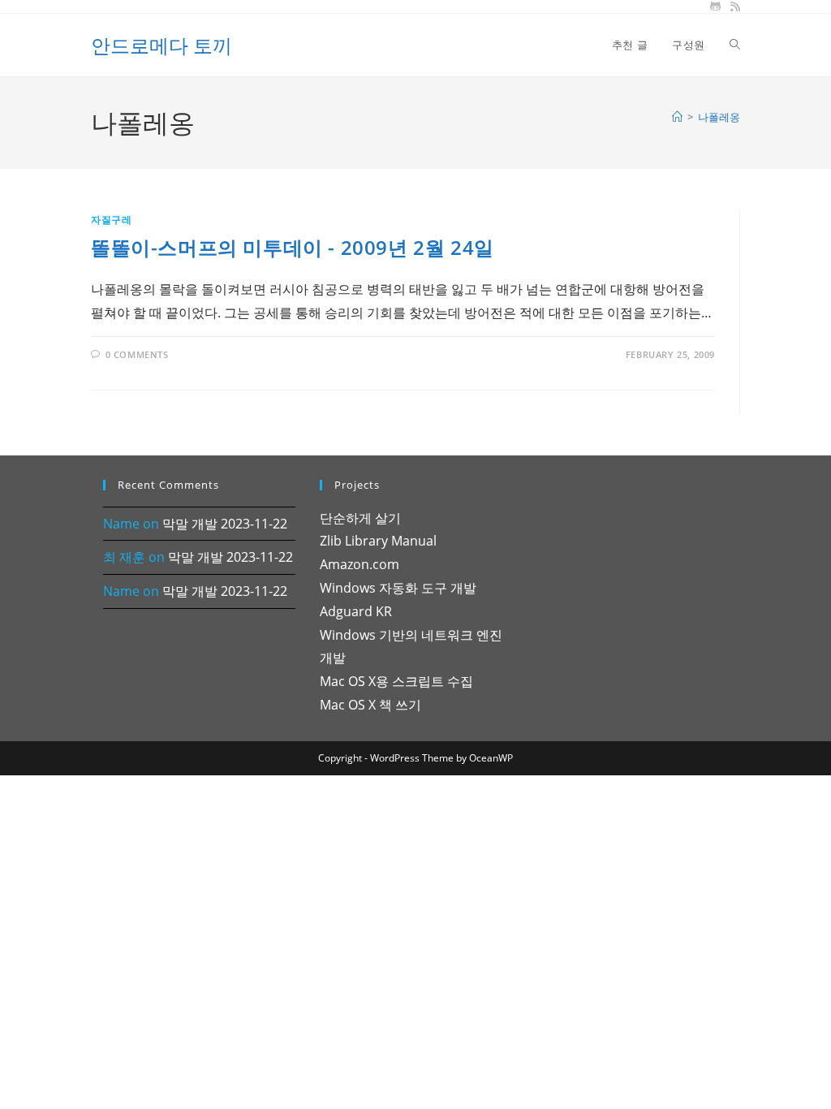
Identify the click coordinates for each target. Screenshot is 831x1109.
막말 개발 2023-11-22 (224, 524)
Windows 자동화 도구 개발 (398, 588)
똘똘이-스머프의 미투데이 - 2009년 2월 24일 (292, 247)
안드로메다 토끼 (161, 45)
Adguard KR (356, 611)
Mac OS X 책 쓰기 (370, 705)
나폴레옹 (719, 117)
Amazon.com (359, 564)
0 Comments (137, 354)
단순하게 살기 (360, 518)
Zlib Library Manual (378, 541)
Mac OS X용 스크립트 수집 (396, 681)
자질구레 (111, 220)
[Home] (677, 117)
